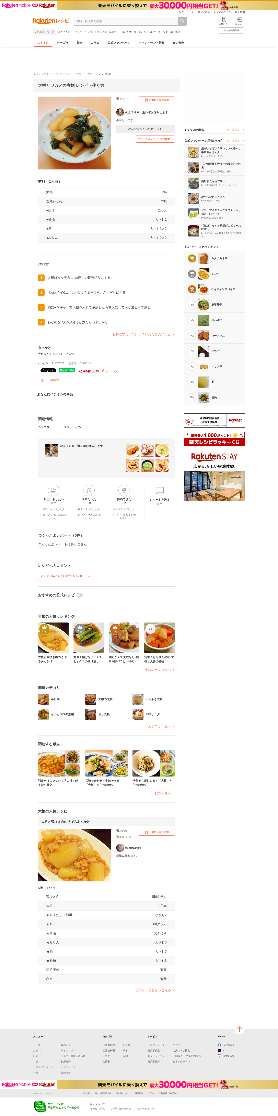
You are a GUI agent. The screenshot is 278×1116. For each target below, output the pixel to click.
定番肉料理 (109, 1045)
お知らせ (66, 1072)
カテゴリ (62, 42)
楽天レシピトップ (43, 73)
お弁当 (126, 1045)
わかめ (76, 427)
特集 (35, 1072)
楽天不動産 (154, 1050)
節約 (125, 1056)
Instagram (228, 1056)
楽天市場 (240, 12)
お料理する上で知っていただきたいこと (141, 334)
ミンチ (78, 32)
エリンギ (163, 32)
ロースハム (140, 32)
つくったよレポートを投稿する (155, 139)
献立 (79, 42)
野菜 (79, 73)
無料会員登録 (233, 30)
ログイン (239, 24)
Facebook (228, 1045)
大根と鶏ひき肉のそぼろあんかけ (65, 821)
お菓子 (106, 1061)
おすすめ (43, 42)
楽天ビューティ (156, 1056)
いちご (152, 32)
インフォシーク (185, 12)
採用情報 (139, 1093)
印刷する (54, 380)
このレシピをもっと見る (153, 990)
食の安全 (178, 42)
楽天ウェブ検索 (181, 1050)
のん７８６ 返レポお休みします (81, 446)
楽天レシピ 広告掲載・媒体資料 (162, 1093)
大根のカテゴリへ (158, 670)
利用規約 (66, 1061)
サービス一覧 (97, 1108)
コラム (95, 42)
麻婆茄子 (114, 32)
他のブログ (111, 371)
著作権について (123, 1093)
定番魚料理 (109, 1050)
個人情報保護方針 (103, 1093)
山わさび (126, 32)
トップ (36, 1045)
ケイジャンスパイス (96, 32)
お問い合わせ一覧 (121, 1108)
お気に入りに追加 (159, 100)
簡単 (125, 1050)
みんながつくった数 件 (145, 128)
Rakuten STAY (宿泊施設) (187, 1056)
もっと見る (233, 129)
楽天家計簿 (204, 12)
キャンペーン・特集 (151, 42)
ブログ (176, 1045)
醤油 (177, 32)
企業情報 (86, 1093)
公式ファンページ (119, 42)
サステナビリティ (147, 1108)
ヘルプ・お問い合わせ (73, 1056)
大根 (90, 73)
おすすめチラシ (222, 12)
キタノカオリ (65, 32)
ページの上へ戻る (239, 1029)
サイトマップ (68, 1050)
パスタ (106, 1056)
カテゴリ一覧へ (159, 726)
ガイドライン (68, 1067)
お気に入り (224, 24)
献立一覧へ (163, 793)
